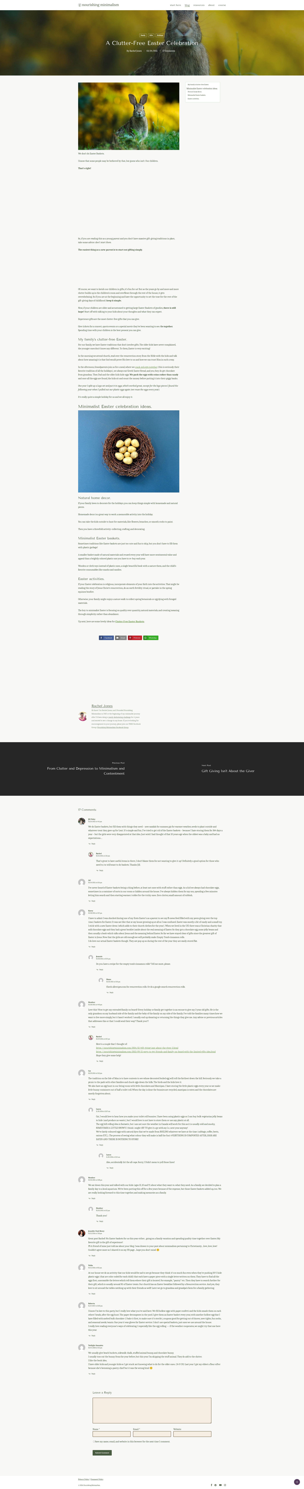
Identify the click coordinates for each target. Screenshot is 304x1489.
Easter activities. (193, 99)
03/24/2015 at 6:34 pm (95, 882)
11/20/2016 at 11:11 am (113, 1157)
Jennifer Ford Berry (96, 1231)
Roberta (91, 1303)
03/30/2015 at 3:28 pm (95, 1180)
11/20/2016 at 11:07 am (103, 1111)
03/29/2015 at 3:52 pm (95, 1073)
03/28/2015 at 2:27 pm (95, 913)
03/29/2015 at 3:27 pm (103, 1039)
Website (177, 1429)
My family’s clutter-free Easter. (198, 85)
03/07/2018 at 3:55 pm (95, 1348)
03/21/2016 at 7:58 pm (95, 1233)
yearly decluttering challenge (119, 717)
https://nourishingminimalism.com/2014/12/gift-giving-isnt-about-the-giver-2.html (137, 1047)
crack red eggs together (146, 367)
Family (143, 35)
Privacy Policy (83, 1479)
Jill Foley (91, 819)
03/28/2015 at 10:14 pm (103, 959)
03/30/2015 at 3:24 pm (113, 982)
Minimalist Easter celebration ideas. (202, 88)
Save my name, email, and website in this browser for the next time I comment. (132, 1441)
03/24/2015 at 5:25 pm (103, 856)
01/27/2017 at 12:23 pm (95, 1306)
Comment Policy (97, 1479)
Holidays (160, 35)
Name (96, 1429)
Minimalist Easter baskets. (197, 95)
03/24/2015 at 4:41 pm (95, 821)
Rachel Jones (136, 51)
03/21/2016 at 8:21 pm (95, 1268)
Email (136, 1429)
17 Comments (168, 51)
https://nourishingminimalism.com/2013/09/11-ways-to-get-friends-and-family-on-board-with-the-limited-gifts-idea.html (156, 1051)
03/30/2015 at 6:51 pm (103, 1210)
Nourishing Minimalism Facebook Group (112, 727)
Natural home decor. (195, 92)
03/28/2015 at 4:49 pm (95, 1005)
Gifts (151, 35)
